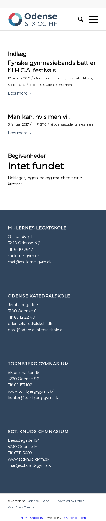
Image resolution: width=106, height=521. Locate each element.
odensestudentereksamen (52, 85)
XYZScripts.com (74, 518)
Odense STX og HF (41, 501)
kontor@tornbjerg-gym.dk (33, 397)
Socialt (13, 85)
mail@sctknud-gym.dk (29, 465)
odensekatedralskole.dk (30, 323)
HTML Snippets (31, 518)
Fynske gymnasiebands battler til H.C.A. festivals (52, 66)
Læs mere (17, 93)
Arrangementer (48, 78)
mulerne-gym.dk (24, 255)
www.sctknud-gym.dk (28, 459)
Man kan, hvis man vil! (39, 116)
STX (22, 85)
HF (63, 78)
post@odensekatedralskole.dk (36, 329)
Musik (87, 78)
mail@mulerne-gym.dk (30, 262)
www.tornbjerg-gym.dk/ (30, 391)
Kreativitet (74, 78)
